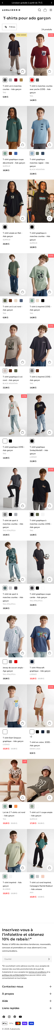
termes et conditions (38, 972)
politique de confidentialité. (13, 975)
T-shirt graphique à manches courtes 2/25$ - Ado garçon (41, 524)
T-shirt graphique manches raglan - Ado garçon (39, 163)
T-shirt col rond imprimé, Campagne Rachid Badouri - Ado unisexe (41, 886)
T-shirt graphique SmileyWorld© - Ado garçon (39, 450)
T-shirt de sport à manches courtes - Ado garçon (13, 524)
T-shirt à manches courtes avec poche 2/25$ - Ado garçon (41, 89)
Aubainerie (15, 1029)
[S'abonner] (49, 959)
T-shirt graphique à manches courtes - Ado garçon (40, 236)
